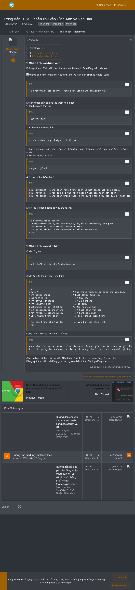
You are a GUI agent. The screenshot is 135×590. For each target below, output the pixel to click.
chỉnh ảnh (45, 23)
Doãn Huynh (10, 23)
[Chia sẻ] (126, 40)
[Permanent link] (62, 63)
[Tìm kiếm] (130, 5)
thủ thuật (71, 23)
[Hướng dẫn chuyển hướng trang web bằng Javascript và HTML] (29, 431)
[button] (5, 5)
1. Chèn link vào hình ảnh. (45, 53)
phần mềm (58, 23)
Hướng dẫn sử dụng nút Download (32, 455)
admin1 (16, 458)
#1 (130, 40)
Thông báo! (41, 458)
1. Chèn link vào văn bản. (45, 56)
